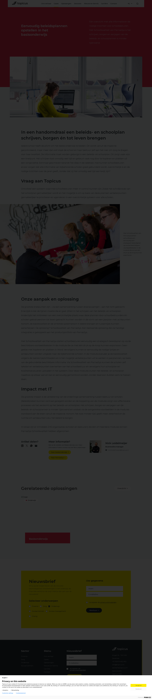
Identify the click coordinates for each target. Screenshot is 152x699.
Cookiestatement (21, 693)
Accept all (138, 685)
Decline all (138, 689)
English (4, 677)
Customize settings (7, 693)
